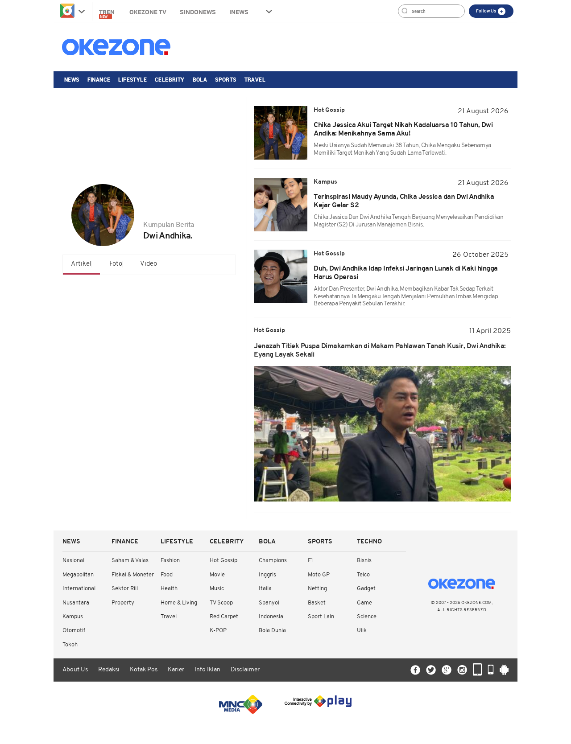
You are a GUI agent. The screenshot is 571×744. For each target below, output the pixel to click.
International (78, 589)
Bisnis (364, 560)
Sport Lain (321, 617)
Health (169, 589)
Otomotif (73, 630)
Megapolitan (78, 575)
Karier (176, 669)
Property (123, 603)
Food (167, 575)
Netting (317, 589)
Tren (107, 13)
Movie (217, 575)
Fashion (170, 560)
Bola (200, 79)
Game (364, 603)
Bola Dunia (272, 630)
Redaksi (109, 669)
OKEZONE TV (147, 12)
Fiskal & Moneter (133, 575)
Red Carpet (224, 617)
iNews (238, 12)
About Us (75, 669)
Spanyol (269, 603)
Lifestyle (132, 79)
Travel (254, 79)
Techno (369, 541)
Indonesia (271, 617)
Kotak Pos (143, 669)
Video (148, 264)
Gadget (366, 589)
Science (367, 617)
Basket (317, 603)
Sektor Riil (125, 589)
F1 (310, 560)
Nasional (73, 560)
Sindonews (198, 12)
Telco (363, 575)
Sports (225, 79)
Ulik (362, 630)
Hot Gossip (223, 560)
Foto (115, 264)
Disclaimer (245, 669)
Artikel (81, 264)
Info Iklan (207, 669)
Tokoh (70, 645)
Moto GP (319, 575)
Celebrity (170, 79)
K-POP (218, 630)
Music (217, 589)
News (71, 79)
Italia (265, 589)
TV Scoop (221, 603)
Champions (273, 560)
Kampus (72, 617)
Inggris (267, 575)
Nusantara (75, 603)
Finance (99, 79)
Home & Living (179, 603)
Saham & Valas (130, 560)
